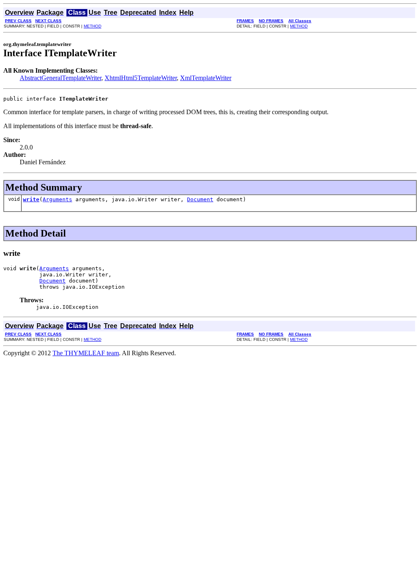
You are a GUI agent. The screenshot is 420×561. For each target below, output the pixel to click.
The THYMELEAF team (85, 352)
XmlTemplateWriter (205, 77)
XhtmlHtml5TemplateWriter (141, 77)
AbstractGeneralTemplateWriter (60, 77)
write (31, 199)
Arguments (57, 199)
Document (200, 199)
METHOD (92, 26)
